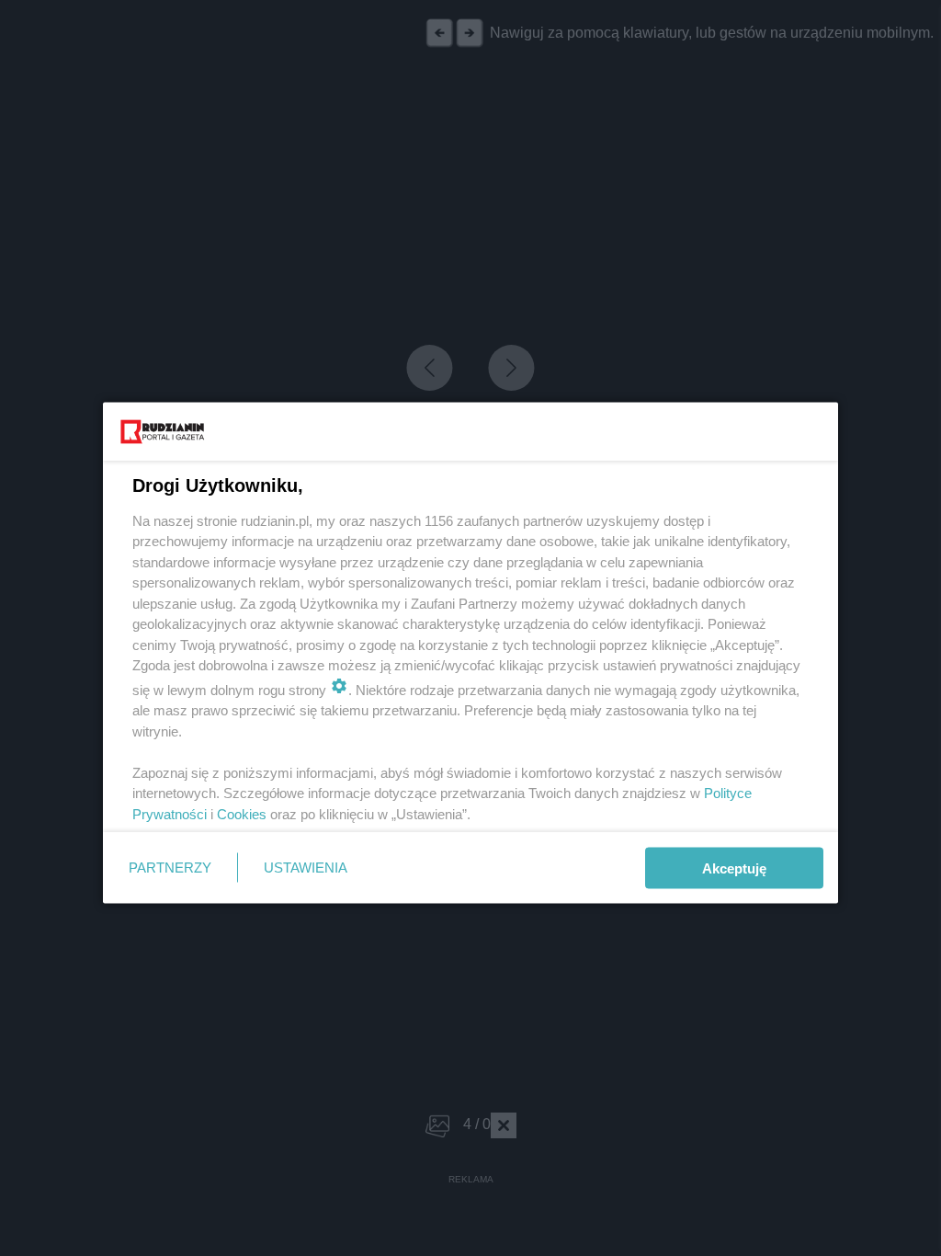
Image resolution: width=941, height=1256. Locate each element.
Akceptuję (734, 867)
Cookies (241, 813)
